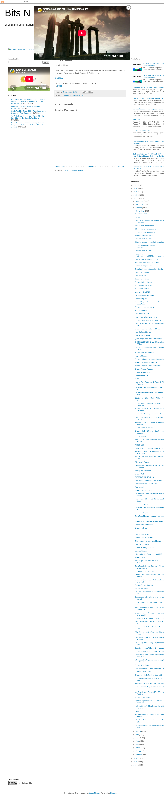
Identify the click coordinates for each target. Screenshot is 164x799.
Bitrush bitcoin (140, 436)
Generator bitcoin (141, 375)
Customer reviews (142, 272)
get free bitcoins (141, 551)
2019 (136, 192)
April (137, 744)
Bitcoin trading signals (141, 130)
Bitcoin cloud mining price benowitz (148, 414)
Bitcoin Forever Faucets (144, 369)
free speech (139, 487)
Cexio (137, 711)
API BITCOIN (140, 445)
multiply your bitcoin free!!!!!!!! (146, 571)
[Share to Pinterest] (92, 92)
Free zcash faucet (142, 314)
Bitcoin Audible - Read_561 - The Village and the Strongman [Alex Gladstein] (29, 112)
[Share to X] (87, 92)
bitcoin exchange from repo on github (149, 448)
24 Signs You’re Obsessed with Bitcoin (148, 98)
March (138, 748)
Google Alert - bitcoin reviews (71, 95)
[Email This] (83, 92)
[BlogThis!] (85, 92)
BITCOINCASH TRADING (145, 477)
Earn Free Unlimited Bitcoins (146, 484)
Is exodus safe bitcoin (143, 672)
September (140, 211)
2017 (136, 198)
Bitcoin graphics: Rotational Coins (148, 329)
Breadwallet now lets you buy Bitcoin (149, 269)
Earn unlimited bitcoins (143, 282)
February (139, 751)
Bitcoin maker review (143, 697)
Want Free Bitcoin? (142, 588)
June (138, 738)
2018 (136, 195)
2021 (136, 185)
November (140, 204)
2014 (136, 765)
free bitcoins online (142, 544)
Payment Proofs (141, 356)
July (137, 735)
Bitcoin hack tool (141, 528)
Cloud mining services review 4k (147, 229)
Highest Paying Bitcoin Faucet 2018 (148, 554)
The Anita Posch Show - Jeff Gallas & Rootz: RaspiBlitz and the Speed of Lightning (27, 117)
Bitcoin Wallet (140, 474)
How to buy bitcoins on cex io (146, 317)
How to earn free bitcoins (144, 226)
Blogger (113, 793)
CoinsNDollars (140, 276)
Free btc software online (144, 235)
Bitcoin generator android (144, 307)
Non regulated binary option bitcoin (148, 480)
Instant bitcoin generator (144, 372)
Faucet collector (141, 310)
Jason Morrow (94, 793)
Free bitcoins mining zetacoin (146, 362)
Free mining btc (141, 299)
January (139, 754)
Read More (59, 78)
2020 (136, 188)
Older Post (121, 166)
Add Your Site (138, 120)
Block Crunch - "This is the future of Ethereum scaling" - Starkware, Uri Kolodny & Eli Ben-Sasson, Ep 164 (28, 101)
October (139, 208)
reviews (138, 217)
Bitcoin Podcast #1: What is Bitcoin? (148, 320)
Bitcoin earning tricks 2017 (145, 232)
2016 (136, 758)
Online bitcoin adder (142, 335)
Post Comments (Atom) (74, 170)
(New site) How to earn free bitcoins (148, 339)
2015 (136, 762)
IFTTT (59, 86)
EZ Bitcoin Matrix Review (144, 295)
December (140, 201)
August (138, 731)
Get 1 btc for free (141, 379)
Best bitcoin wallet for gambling (147, 262)
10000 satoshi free (142, 289)
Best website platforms (143, 513)
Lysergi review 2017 (142, 292)
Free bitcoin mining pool (144, 525)
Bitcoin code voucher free (144, 352)
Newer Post (59, 166)
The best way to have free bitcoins (148, 541)
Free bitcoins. (140, 557)
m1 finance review (142, 214)
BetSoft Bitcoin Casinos (144, 585)
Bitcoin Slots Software (143, 665)
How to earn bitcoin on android (146, 259)
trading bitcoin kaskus (143, 471)
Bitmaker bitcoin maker (143, 285)
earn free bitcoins (141, 504)
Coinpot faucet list (142, 534)
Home (90, 166)
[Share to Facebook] (89, 92)
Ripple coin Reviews (142, 462)
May (137, 741)
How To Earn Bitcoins (143, 332)
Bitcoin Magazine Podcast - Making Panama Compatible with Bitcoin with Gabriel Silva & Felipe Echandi (30, 125)
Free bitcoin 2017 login (143, 490)
